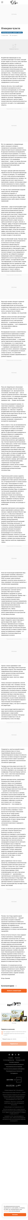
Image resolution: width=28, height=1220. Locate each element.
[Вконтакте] (12, 1054)
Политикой (6, 1033)
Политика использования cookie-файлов (14, 1068)
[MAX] (9, 1054)
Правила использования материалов (14, 1064)
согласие (8, 1031)
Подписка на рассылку (8, 1029)
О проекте (10, 1057)
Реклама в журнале (14, 1062)
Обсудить (14, 35)
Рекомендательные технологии (14, 1071)
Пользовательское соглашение (14, 1066)
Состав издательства (8, 1060)
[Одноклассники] (15, 1054)
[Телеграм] (18, 1054)
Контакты (17, 1057)
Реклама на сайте (20, 1060)
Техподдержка (14, 1073)
